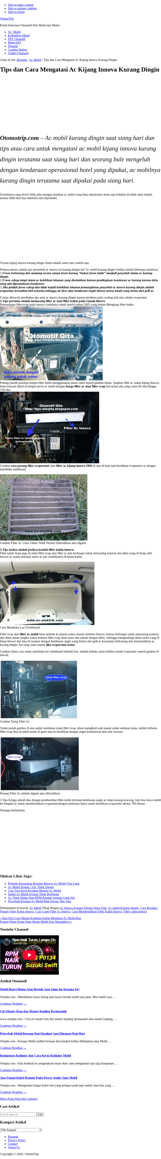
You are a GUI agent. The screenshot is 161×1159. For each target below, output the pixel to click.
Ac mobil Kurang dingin (123, 908)
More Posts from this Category (19, 1098)
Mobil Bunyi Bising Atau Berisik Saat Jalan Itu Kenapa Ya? (40, 989)
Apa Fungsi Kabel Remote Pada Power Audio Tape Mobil (38, 1077)
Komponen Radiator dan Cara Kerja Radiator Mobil (35, 1055)
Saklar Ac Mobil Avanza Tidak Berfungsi (33, 894)
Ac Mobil (35, 908)
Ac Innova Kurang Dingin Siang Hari (83, 908)
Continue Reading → (13, 1003)
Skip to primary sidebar (22, 8)
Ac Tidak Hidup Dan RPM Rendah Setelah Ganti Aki (41, 897)
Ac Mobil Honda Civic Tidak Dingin (31, 887)
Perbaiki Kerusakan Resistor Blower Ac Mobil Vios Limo (44, 883)
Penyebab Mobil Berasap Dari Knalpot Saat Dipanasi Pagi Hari (42, 1033)
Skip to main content (20, 4)
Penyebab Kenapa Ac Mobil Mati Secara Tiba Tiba (39, 901)
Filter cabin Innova (135, 911)
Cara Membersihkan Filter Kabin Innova (97, 911)
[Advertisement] (80, 104)
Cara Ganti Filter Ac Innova (53, 911)
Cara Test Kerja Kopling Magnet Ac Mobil (34, 890)
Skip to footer (16, 12)
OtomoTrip (7, 18)
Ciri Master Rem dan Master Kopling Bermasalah (33, 1011)
